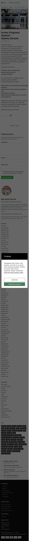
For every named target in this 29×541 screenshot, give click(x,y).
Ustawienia (14, 280)
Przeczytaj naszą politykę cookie (13, 272)
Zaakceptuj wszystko (14, 284)
